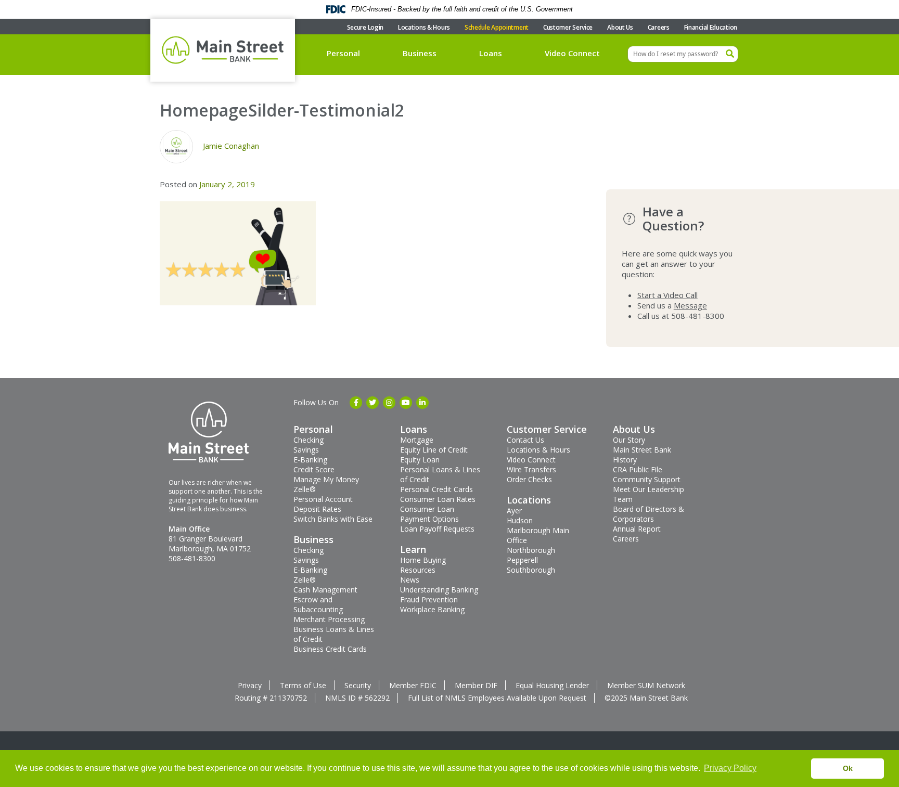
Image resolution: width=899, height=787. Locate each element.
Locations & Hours (424, 27)
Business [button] (419, 53)
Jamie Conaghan (231, 145)
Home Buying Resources (423, 565)
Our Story (629, 440)
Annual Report (637, 529)
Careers (659, 27)
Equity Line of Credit (434, 450)
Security (357, 685)
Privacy (250, 685)
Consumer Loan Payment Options (429, 514)
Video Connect (572, 53)
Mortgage (416, 440)
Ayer (514, 510)
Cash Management (325, 590)
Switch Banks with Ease (333, 519)
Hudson (520, 520)
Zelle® (304, 489)
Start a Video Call (667, 295)
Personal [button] (343, 53)
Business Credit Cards (330, 649)
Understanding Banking (439, 590)
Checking (308, 440)
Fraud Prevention (429, 599)
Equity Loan (420, 460)
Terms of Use (303, 685)
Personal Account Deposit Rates (323, 504)
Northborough (531, 550)
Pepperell (522, 560)
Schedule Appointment (497, 27)
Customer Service (568, 27)
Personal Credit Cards (436, 489)
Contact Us (525, 440)
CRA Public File (637, 469)
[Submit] (730, 54)
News (409, 580)
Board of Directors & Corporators (648, 514)
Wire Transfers (531, 469)
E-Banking (310, 460)
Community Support (646, 479)
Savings (306, 450)
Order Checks (529, 479)
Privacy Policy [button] (730, 768)
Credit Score (314, 469)
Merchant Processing (329, 619)
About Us (620, 27)
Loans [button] (490, 53)
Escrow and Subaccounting (318, 604)
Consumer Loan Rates (438, 499)
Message (690, 305)
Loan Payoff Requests (437, 529)
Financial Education (710, 27)
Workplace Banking (432, 609)
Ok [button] (848, 768)
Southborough (531, 570)
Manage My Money (326, 479)
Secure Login (365, 27)
